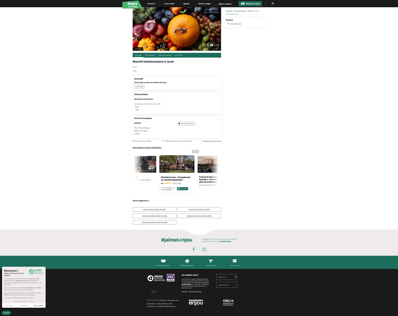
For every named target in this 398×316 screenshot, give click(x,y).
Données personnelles (162, 303)
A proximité (178, 55)
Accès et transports (164, 55)
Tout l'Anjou (229, 11)
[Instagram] (204, 250)
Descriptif (138, 55)
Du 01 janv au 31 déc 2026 (211, 12)
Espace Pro (222, 277)
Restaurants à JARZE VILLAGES (199, 209)
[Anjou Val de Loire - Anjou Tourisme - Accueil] (132, 4)
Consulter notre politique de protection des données (18, 298)
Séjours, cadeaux (225, 4)
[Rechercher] (273, 3)
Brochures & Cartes (163, 265)
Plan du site (163, 300)
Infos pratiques (150, 55)
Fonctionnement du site (173, 300)
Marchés (250, 11)
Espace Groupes (223, 285)
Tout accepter (38, 305)
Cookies (170, 303)
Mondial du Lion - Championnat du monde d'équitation (175, 178)
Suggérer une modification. (212, 141)
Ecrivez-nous (235, 265)
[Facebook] (194, 250)
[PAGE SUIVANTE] (197, 151)
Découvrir (151, 4)
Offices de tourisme (187, 265)
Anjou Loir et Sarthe (240, 11)
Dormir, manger (204, 4)
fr (153, 292)
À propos (185, 291)
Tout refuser (9, 305)
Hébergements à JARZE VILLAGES (154, 209)
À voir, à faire (169, 4)
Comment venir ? (211, 265)
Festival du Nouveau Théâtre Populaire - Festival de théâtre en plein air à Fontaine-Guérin (214, 179)
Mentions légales (151, 303)
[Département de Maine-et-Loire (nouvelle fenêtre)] (196, 302)
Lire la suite (139, 86)
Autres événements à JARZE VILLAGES (154, 222)
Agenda (186, 4)
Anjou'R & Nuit (131, 177)
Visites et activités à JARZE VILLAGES (154, 216)
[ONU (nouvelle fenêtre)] (228, 302)
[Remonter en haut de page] (394, 312)
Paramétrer (24, 305)
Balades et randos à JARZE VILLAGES (199, 216)
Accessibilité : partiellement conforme (166, 306)
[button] (6, 313)
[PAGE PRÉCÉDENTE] (193, 151)
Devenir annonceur (195, 291)
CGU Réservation (151, 306)
